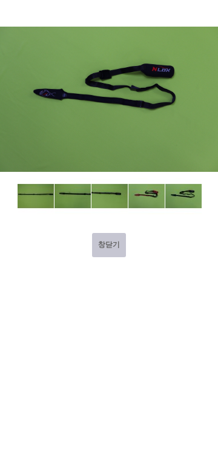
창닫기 (109, 244)
